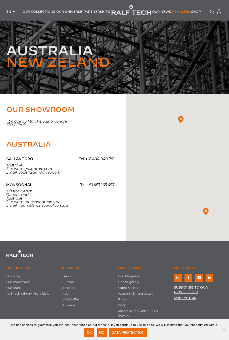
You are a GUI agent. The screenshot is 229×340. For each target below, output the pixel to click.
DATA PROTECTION (128, 332)
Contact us (185, 298)
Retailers (181, 12)
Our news (161, 12)
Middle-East (71, 299)
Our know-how (18, 282)
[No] (223, 329)
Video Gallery (128, 288)
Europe (68, 282)
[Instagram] (178, 278)
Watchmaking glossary (135, 293)
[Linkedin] (209, 278)
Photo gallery (128, 282)
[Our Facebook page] (188, 278)
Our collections (39, 12)
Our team (13, 288)
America (68, 288)
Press (122, 299)
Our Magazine (129, 276)
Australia (28, 144)
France (67, 276)
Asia (65, 293)
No (101, 332)
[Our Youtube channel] (199, 278)
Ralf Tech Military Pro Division (28, 293)
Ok (89, 332)
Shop (196, 12)
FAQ (121, 305)
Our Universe (69, 12)
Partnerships (96, 12)
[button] (206, 211)
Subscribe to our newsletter (191, 289)
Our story (13, 276)
